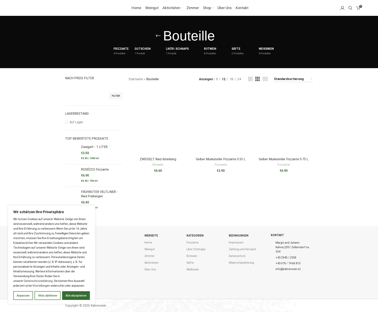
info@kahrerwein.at (288, 269)
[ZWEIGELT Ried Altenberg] (158, 121)
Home (148, 242)
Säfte (190, 262)
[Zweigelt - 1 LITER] (71, 153)
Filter (116, 95)
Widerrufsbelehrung (241, 262)
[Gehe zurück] (158, 36)
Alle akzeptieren (76, 295)
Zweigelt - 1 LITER (94, 147)
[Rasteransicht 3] (257, 79)
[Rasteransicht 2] (250, 79)
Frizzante (220, 164)
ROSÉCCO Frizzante (95, 169)
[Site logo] (26, 8)
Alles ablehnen (47, 295)
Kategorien (195, 235)
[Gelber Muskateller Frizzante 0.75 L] (283, 121)
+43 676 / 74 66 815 (288, 263)
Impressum (236, 242)
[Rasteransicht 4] (265, 79)
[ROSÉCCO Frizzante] (71, 175)
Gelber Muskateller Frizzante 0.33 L (220, 159)
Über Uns (150, 269)
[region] (51, 254)
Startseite (136, 79)
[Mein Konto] (342, 8)
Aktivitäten (151, 262)
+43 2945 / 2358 (286, 257)
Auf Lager (76, 122)
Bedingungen (238, 235)
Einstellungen (41, 285)
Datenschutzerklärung (38, 280)
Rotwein (157, 164)
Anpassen (23, 295)
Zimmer (149, 256)
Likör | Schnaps (196, 249)
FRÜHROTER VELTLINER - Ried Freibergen (99, 194)
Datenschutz (237, 256)
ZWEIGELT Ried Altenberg (158, 159)
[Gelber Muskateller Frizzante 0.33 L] (220, 121)
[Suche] (350, 8)
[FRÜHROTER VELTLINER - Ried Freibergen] (71, 200)
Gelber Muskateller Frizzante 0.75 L (283, 159)
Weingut (149, 249)
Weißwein (193, 269)
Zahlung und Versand (242, 249)
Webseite (151, 235)
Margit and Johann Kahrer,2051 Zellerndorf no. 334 (293, 247)
